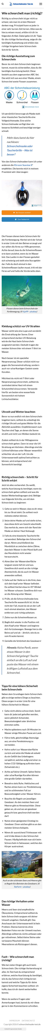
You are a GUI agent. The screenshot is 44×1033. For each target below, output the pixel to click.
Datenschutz (28, 1021)
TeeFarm (17, 887)
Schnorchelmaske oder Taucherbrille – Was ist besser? (19, 150)
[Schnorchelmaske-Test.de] (21, 4)
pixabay (33, 311)
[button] (2, 4)
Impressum (14, 1021)
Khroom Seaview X (23, 165)
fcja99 (25, 311)
